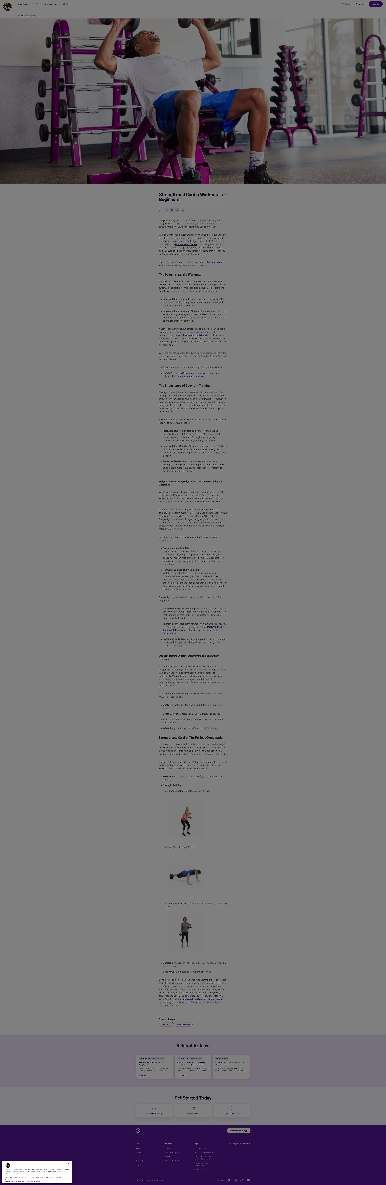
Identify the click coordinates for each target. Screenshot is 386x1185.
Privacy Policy (9, 1181)
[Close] (69, 1163)
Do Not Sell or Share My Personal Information (27, 1181)
